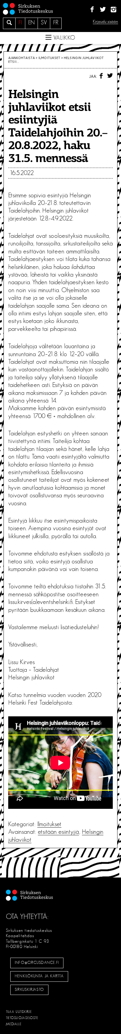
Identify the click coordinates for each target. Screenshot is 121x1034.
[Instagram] (113, 9)
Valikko (63, 38)
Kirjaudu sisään (105, 21)
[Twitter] (102, 9)
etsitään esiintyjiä (58, 831)
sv (44, 23)
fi (20, 23)
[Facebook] (92, 9)
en (31, 23)
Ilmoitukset (49, 57)
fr (55, 23)
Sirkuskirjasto (29, 990)
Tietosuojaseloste (22, 1018)
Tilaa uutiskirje (19, 1011)
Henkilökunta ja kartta (39, 976)
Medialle (14, 1024)
